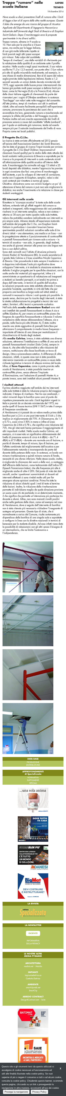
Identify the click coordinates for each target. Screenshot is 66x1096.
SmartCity (33, 991)
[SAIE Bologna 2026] (33, 1049)
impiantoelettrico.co (33, 975)
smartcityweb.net (33, 988)
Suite (43, 1000)
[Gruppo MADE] (33, 828)
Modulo (39, 966)
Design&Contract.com (30, 1000)
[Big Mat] (33, 886)
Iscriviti (33, 933)
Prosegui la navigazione (16, 1092)
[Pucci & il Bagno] (33, 800)
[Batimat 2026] (33, 1021)
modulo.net (28, 966)
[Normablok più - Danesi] (33, 857)
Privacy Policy (39, 1092)
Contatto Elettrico (33, 979)
